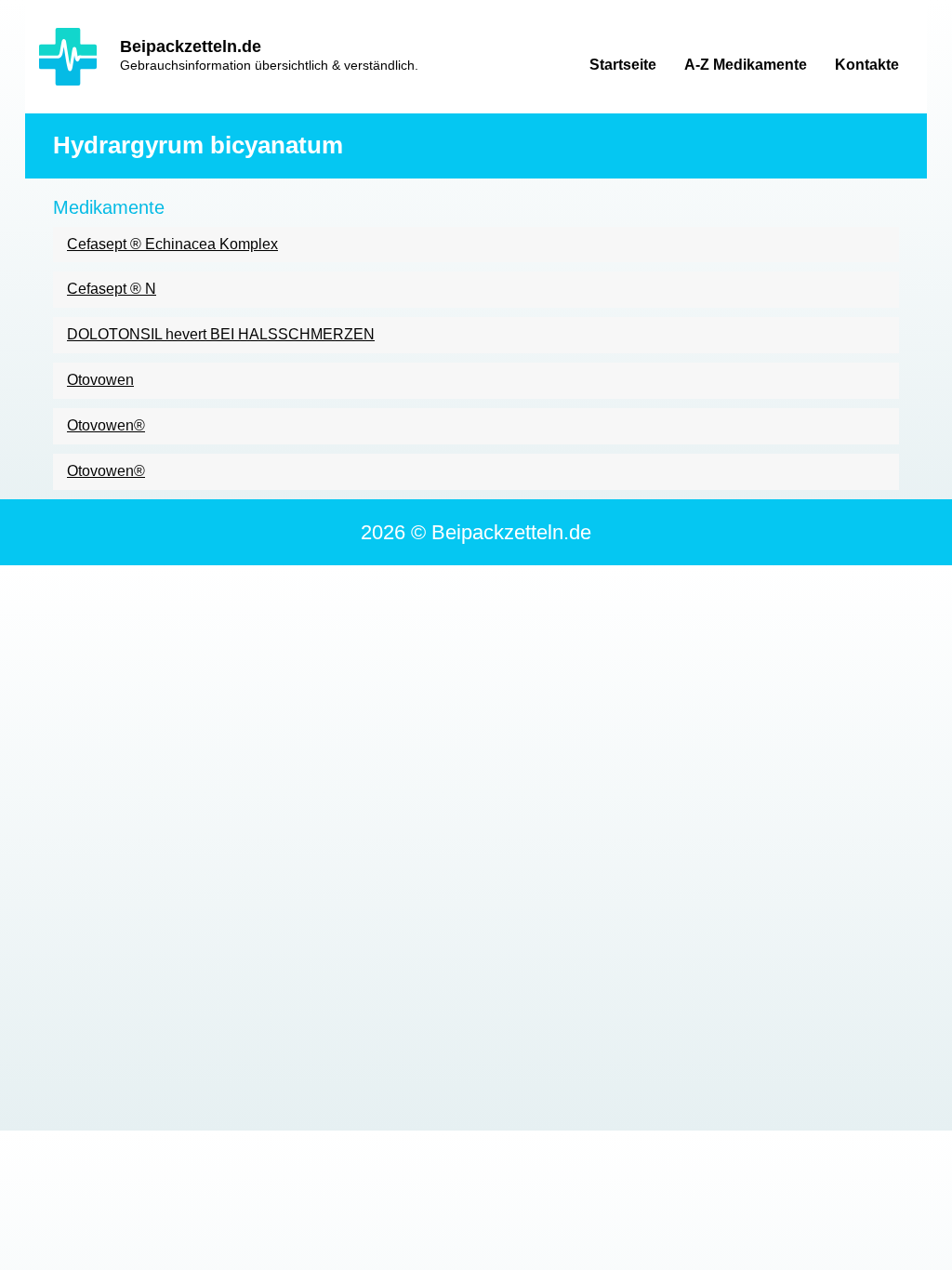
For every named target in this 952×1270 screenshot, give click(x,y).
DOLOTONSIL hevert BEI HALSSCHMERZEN (221, 334)
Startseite (622, 65)
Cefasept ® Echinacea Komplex (172, 244)
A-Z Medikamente (745, 65)
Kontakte (867, 65)
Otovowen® (106, 425)
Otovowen (100, 380)
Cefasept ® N (111, 289)
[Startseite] (68, 57)
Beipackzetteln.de (190, 46)
